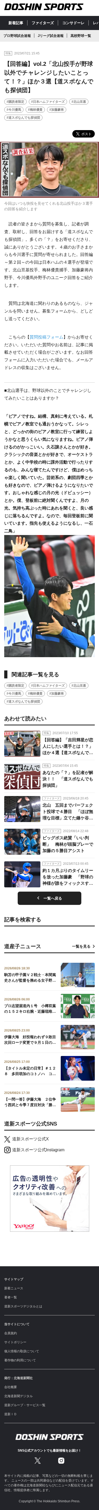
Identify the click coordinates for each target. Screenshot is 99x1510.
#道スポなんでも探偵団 (23, 117)
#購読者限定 (15, 102)
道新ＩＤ (10, 1414)
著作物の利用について (20, 1360)
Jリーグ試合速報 (51, 36)
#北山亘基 (79, 102)
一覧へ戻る (53, 898)
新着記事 (15, 23)
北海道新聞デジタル (18, 1396)
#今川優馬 (14, 110)
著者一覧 (10, 1297)
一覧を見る (81, 946)
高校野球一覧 (80, 36)
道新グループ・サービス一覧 (24, 1405)
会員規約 (10, 1333)
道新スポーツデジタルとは (23, 1306)
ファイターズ (43, 23)
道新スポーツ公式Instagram (38, 1150)
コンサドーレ (73, 23)
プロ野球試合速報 (17, 36)
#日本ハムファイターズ (48, 102)
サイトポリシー (15, 1342)
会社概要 (10, 1387)
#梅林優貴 (35, 110)
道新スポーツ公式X (30, 1139)
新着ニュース (13, 1288)
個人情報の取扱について (21, 1351)
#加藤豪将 (56, 110)
